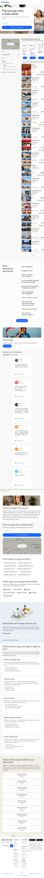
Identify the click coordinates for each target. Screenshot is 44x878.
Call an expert (7, 346)
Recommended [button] (6, 54)
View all (33, 255)
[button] (25, 23)
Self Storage (19, 835)
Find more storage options (17, 27)
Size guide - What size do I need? (8, 72)
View (25, 57)
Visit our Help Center (22, 320)
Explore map (11, 44)
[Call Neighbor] (42, 2)
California (25, 835)
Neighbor (13, 835)
